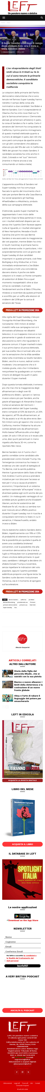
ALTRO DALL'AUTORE (22, 664)
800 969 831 (20, 1057)
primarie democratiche (10, 605)
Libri (31, 1083)
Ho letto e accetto (21, 958)
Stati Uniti (32, 605)
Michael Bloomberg (9, 602)
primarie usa (23, 605)
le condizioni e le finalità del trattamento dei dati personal (21, 958)
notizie (8, 39)
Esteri (8, 23)
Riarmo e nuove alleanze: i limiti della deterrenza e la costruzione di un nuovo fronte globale (28, 686)
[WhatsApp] (20, 60)
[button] (3, 18)
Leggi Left (17, 1083)
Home (3, 23)
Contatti (37, 1083)
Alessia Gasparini (9, 52)
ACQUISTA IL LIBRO (22, 844)
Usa (15, 607)
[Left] (22, 7)
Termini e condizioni (22, 1066)
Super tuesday (7, 607)
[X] (12, 60)
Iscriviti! (22, 965)
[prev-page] (3, 706)
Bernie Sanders (13, 599)
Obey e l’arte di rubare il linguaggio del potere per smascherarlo (27, 698)
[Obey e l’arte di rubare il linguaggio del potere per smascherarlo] (7, 698)
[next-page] (7, 706)
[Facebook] (5, 60)
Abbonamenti (7, 1083)
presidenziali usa (22, 602)
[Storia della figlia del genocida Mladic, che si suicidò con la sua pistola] (7, 673)
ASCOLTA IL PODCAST (22, 1010)
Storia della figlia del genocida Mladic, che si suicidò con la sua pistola (28, 674)
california (23, 599)
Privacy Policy (23, 1068)
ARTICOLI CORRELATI (22, 660)
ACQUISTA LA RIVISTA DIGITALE (22, 780)
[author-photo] (22, 644)
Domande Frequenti (22, 1085)
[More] (27, 60)
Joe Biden (31, 599)
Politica (14, 39)
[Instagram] (22, 1072)
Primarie (32, 602)
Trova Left (25, 1083)
